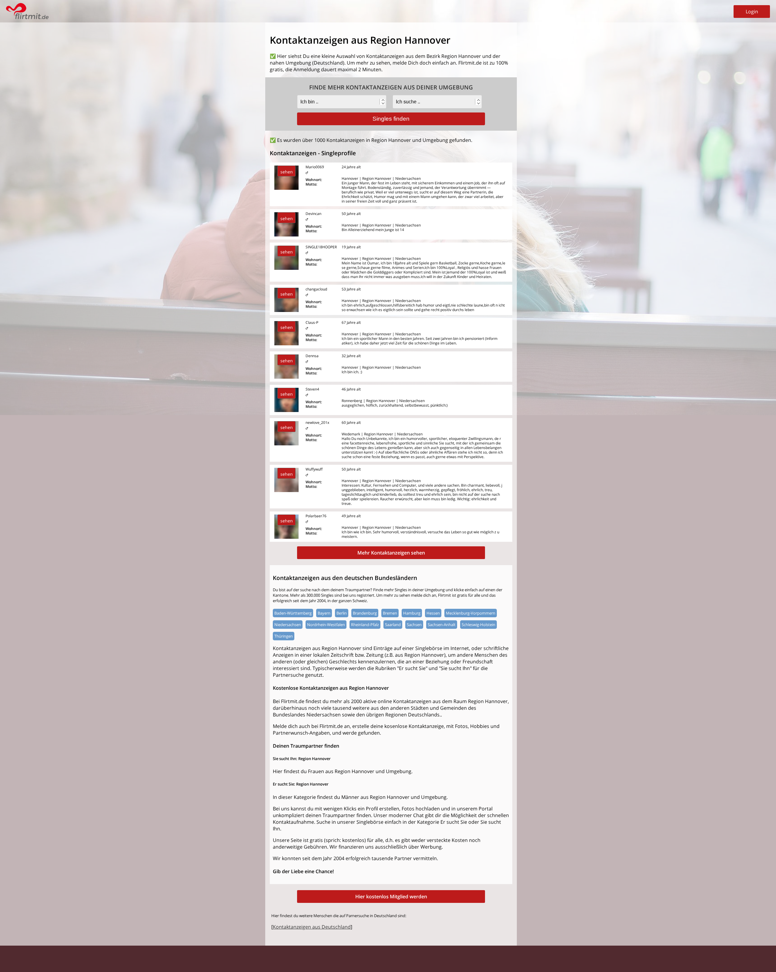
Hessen (433, 613)
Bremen (390, 613)
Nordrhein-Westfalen (326, 624)
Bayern (324, 613)
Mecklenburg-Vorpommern (470, 613)
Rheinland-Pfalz (365, 624)
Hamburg (411, 613)
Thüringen (283, 636)
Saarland (393, 624)
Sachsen (414, 624)
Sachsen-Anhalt (442, 624)
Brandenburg (365, 613)
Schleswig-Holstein (478, 624)
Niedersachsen (287, 624)
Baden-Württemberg (293, 613)
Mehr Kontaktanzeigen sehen (391, 552)
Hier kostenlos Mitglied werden (391, 896)
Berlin (341, 613)
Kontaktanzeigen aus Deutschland (312, 926)
